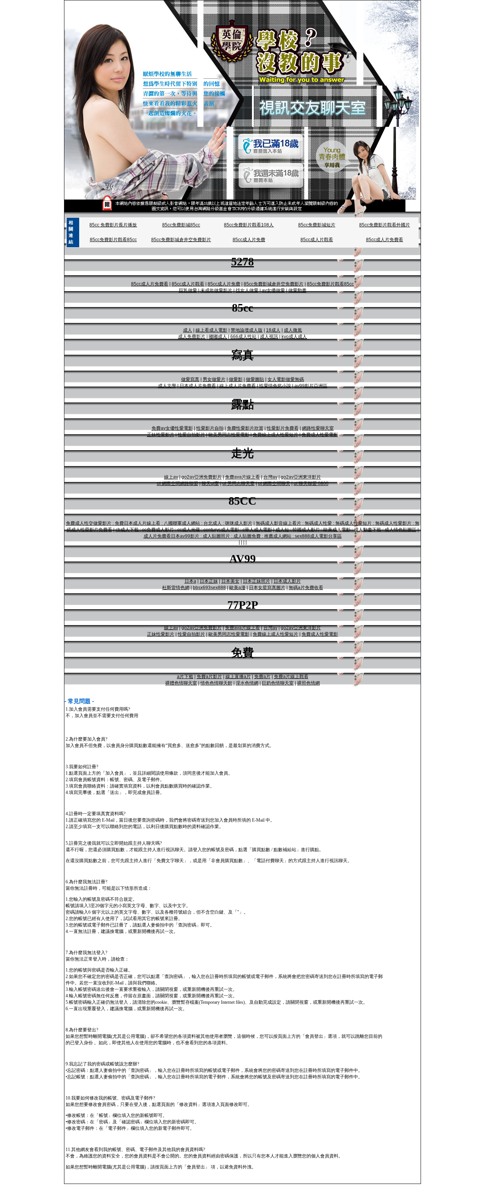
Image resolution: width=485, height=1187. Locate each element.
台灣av (270, 477)
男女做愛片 (214, 379)
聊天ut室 (210, 483)
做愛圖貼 (255, 379)
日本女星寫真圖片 (267, 587)
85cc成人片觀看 (316, 239)
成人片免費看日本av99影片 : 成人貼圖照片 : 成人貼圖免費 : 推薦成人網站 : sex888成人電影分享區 (243, 536)
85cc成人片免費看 (384, 239)
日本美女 (230, 581)
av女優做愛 (273, 290)
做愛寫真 (190, 379)
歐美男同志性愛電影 (228, 434)
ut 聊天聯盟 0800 (311, 483)
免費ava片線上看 (242, 477)
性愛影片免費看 (283, 428)
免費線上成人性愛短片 (275, 434)
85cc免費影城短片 (316, 225)
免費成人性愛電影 (320, 434)
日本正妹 (209, 581)
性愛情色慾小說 (275, 385)
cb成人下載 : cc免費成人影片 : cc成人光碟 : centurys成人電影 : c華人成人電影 (194, 529)
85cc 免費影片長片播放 (113, 225)
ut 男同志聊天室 (238, 483)
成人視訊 (269, 336)
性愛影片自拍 (210, 428)
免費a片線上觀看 (291, 676)
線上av (171, 477)
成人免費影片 (191, 336)
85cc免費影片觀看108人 (249, 225)
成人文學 (167, 385)
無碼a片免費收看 (306, 587)
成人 (187, 330)
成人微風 (293, 330)
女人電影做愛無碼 (286, 379)
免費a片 (262, 676)
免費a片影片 (209, 676)
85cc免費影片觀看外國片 (384, 225)
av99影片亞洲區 (310, 385)
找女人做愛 (247, 290)
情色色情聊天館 (216, 683)
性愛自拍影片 (191, 434)
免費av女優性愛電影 (172, 428)
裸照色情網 (308, 683)
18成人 (273, 330)
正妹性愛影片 (160, 434)
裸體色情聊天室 (181, 683)
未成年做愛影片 (216, 290)
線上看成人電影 (211, 330)
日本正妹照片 (256, 581)
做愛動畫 (297, 290)
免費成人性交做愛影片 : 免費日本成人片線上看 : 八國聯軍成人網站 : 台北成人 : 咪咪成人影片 (159, 523)
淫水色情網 (247, 683)
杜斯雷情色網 (175, 587)
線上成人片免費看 (237, 385)
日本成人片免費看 (198, 385)
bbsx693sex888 (209, 587)
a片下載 (185, 676)
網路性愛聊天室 (318, 428)
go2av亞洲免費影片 (201, 477)
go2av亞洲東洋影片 (301, 477)
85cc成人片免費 (249, 239)
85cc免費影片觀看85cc (113, 239)
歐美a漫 (237, 587)
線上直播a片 (238, 676)
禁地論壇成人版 (247, 330)
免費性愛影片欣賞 (245, 428)
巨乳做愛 (188, 290)
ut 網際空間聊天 (274, 483)
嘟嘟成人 (218, 336)
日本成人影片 (287, 581)
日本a (190, 581)
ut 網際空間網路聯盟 (177, 483)
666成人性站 (243, 336)
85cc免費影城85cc (181, 225)
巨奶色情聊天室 (278, 683)
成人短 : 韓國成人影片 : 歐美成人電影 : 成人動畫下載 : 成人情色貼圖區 (345, 529)
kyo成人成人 (294, 336)
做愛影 (235, 379)
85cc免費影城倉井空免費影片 (181, 239)
